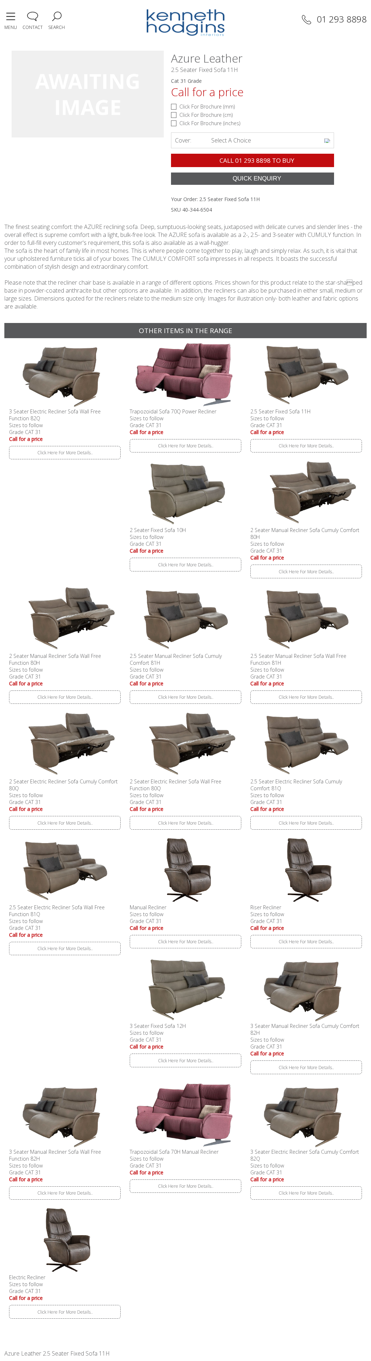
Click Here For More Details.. (65, 453)
